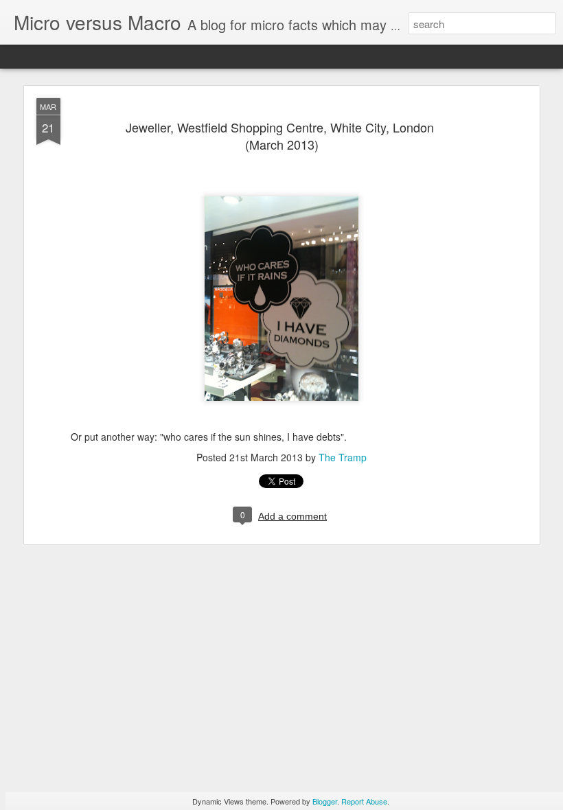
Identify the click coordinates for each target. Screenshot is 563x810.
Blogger (324, 801)
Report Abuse (364, 801)
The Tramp (343, 457)
